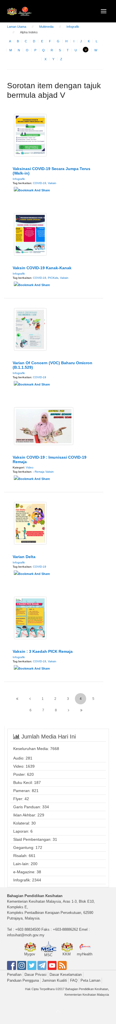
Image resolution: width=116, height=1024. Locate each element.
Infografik (72, 26)
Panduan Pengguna (23, 980)
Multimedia (46, 26)
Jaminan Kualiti (54, 980)
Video (30, 467)
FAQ (73, 980)
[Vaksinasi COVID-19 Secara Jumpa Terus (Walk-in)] (30, 135)
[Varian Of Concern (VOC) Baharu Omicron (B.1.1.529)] (30, 329)
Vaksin (52, 183)
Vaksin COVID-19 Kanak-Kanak (42, 268)
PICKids (53, 277)
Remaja (39, 471)
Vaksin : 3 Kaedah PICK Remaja (43, 651)
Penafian (14, 974)
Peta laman (90, 980)
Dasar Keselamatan (66, 974)
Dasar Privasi (35, 974)
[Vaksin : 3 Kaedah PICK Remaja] (30, 617)
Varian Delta (24, 556)
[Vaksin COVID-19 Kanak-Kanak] (30, 234)
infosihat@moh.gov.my (25, 935)
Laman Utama (16, 26)
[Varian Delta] (30, 523)
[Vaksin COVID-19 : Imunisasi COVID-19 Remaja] (43, 426)
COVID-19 (39, 183)
